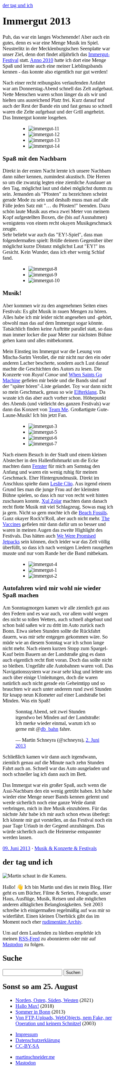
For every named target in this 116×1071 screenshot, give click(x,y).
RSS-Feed (29, 938)
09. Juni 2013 (16, 848)
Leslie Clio (61, 483)
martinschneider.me (35, 1057)
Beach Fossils (93, 512)
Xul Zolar (52, 501)
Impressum (26, 1034)
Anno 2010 (41, 60)
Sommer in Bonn (32, 1012)
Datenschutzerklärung (37, 1040)
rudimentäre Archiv (61, 922)
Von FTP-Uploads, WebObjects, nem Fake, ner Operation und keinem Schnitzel (63, 1020)
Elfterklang (85, 392)
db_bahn (49, 729)
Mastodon (13, 944)
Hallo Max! (27, 1006)
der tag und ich (18, 5)
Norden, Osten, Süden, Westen (46, 1000)
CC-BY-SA (27, 1046)
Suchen (73, 972)
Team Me (58, 409)
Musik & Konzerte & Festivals (65, 848)
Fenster (39, 466)
